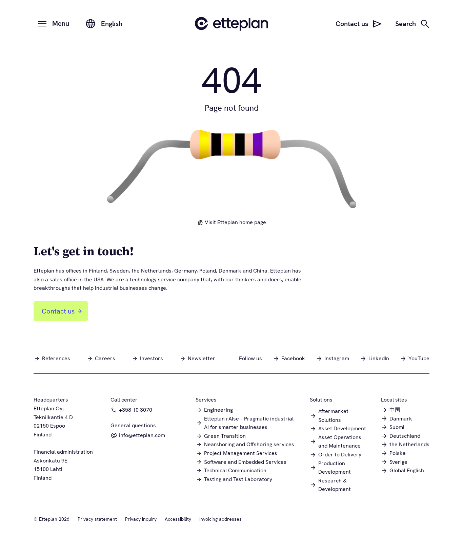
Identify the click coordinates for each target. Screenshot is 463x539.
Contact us (58, 311)
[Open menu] (42, 24)
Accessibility (178, 519)
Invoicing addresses (220, 519)
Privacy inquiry (141, 519)
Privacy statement (97, 519)
